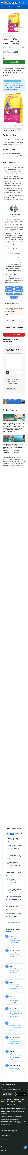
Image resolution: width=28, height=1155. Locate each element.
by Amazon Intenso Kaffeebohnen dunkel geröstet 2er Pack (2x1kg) (15, 1042)
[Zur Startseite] (11, 3)
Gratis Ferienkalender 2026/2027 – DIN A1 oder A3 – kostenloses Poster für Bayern (16, 987)
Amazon (15, 55)
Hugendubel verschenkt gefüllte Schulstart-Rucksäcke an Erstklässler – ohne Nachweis (16, 956)
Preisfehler (18, 7)
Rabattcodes (8, 1111)
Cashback (20, 1111)
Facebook (18, 287)
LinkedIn (17, 293)
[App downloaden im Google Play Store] (21, 1094)
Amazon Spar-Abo (5, 1143)
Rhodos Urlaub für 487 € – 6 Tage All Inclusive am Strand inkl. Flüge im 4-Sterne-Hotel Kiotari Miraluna (8, 427)
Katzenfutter (7, 35)
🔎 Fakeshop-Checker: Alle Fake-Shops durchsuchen (15, 1000)
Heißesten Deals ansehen (14, 922)
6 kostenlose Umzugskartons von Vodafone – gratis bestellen (15, 941)
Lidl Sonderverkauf (5, 1139)
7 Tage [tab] (20, 833)
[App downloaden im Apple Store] (7, 1094)
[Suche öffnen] (20, 2)
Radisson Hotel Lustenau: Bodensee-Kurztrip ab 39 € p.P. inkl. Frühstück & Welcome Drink (19, 448)
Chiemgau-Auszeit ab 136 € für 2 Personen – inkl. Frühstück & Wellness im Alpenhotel (8, 448)
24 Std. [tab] (11, 833)
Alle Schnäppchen (5, 1135)
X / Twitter (8, 290)
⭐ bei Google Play (20, 1099)
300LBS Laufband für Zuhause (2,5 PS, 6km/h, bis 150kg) (16, 1069)
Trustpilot (5, 1101)
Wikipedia (9, 287)
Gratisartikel (21, 1110)
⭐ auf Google (16, 1101)
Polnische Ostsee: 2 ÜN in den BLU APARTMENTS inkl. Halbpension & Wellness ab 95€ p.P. (19, 427)
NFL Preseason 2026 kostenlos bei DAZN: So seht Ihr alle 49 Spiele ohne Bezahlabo (16, 1014)
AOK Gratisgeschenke (6, 1150)
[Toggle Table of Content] (18, 130)
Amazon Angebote (5, 1147)
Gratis (25, 7)
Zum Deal (13, 62)
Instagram (18, 290)
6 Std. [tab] (7, 833)
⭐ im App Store (6, 1099)
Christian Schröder (14, 214)
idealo (6, 140)
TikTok (9, 293)
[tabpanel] (14, 878)
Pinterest (13, 297)
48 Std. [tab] (16, 833)
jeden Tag (20, 190)
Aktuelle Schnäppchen (8, 7)
